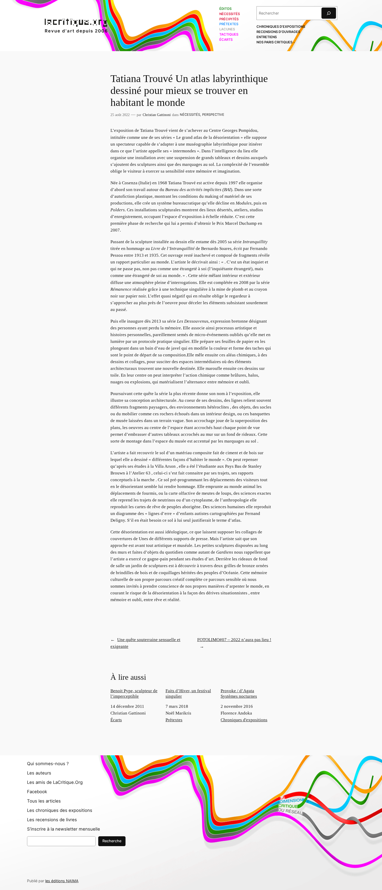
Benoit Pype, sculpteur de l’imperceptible (133, 693)
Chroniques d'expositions (244, 719)
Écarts (116, 719)
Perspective (213, 115)
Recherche (111, 841)
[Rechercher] (328, 13)
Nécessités (190, 115)
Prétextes (174, 719)
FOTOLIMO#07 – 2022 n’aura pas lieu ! (234, 639)
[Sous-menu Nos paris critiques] (294, 42)
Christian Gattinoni (157, 115)
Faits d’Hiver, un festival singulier (188, 693)
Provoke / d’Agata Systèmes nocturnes (239, 693)
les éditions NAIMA (61, 881)
